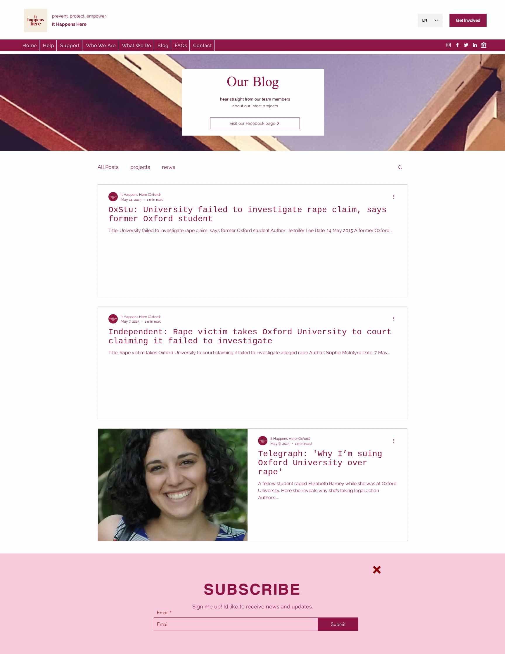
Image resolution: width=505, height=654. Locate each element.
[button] (377, 569)
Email (163, 612)
